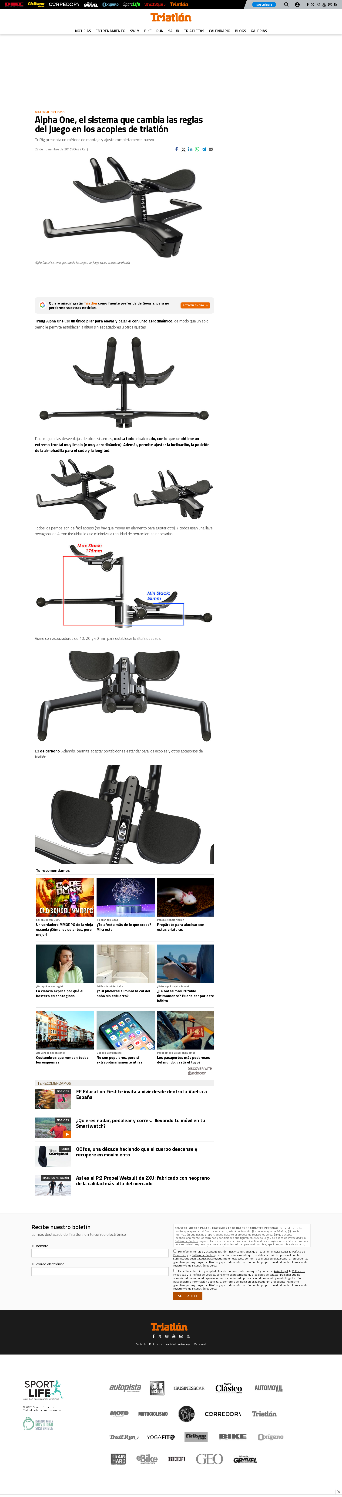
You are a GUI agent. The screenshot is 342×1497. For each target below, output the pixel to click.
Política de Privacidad (287, 1238)
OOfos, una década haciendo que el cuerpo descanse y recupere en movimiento (136, 1151)
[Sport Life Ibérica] (43, 1390)
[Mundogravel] (245, 1459)
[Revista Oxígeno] (110, 4)
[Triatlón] (179, 4)
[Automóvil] (269, 1388)
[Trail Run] (154, 4)
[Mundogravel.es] (91, 4)
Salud (173, 31)
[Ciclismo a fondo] (36, 4)
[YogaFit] (161, 1437)
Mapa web (200, 1344)
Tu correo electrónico (47, 1264)
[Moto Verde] (119, 1413)
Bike (148, 31)
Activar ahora (193, 305)
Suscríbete (264, 4)
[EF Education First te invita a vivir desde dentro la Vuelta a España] (53, 1099)
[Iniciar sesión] (297, 4)
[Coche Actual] (157, 1388)
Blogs (240, 31)
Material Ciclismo (49, 111)
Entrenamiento (110, 31)
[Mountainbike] (14, 4)
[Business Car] (189, 1388)
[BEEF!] (176, 1459)
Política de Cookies (186, 1241)
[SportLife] (131, 4)
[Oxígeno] (271, 1437)
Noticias (83, 31)
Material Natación (56, 1177)
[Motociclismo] (153, 1414)
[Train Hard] (118, 1459)
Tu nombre (39, 1246)
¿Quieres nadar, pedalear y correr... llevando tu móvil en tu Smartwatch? (140, 1123)
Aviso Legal (263, 1238)
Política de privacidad (162, 1344)
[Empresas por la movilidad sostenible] (38, 1423)
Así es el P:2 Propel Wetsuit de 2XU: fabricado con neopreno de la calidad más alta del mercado (143, 1180)
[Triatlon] (171, 18)
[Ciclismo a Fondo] (196, 1437)
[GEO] (209, 1459)
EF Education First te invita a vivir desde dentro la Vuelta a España (141, 1094)
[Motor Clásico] (229, 1388)
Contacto (141, 1344)
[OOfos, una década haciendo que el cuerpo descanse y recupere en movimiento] (53, 1156)
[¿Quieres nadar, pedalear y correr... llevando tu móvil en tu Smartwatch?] (53, 1128)
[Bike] (233, 1437)
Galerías (259, 31)
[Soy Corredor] (64, 4)
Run (160, 31)
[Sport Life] (186, 1414)
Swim (135, 31)
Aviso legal (184, 1344)
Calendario (219, 31)
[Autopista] (125, 1388)
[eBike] (147, 1459)
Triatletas (194, 31)
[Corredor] (223, 1414)
